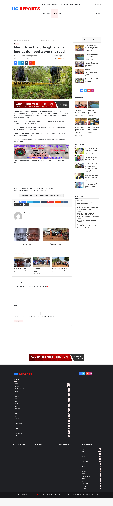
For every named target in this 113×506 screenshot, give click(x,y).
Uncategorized (18, 433)
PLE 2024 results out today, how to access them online (91, 150)
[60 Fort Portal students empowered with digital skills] (22, 262)
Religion (60, 13)
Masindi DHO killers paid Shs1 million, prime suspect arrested (92, 184)
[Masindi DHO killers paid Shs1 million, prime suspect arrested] (79, 185)
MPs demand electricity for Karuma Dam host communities (91, 80)
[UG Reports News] (26, 9)
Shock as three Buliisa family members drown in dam (91, 56)
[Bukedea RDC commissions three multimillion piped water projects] (93, 121)
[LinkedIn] (22, 63)
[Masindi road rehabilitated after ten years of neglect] (60, 262)
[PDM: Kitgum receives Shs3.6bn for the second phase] (41, 262)
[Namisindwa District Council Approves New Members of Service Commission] (79, 48)
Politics (16, 426)
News (48, 4)
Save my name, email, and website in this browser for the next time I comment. (34, 316)
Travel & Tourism (46, 13)
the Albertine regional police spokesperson (49, 195)
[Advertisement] (56, 24)
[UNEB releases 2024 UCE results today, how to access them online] (79, 158)
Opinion (16, 413)
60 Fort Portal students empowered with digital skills (22, 269)
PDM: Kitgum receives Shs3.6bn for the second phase (40, 270)
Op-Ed (16, 403)
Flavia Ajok (19, 58)
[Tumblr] (26, 63)
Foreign (16, 391)
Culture (16, 421)
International (17, 408)
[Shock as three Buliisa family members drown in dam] (79, 57)
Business (54, 4)
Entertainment (17, 430)
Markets (16, 435)
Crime (60, 4)
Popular (86, 40)
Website (45, 311)
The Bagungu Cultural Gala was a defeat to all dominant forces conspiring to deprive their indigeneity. (91, 167)
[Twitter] (19, 63)
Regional (55, 13)
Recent (77, 40)
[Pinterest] (30, 63)
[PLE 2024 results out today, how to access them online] (79, 151)
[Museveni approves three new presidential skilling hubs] (79, 64)
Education (77, 4)
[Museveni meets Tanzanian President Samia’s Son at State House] (79, 71)
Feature (16, 406)
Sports (16, 428)
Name (16, 305)
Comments (96, 40)
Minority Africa (18, 393)
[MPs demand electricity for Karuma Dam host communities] (79, 80)
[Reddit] (33, 63)
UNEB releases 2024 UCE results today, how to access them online (92, 157)
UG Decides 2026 (19, 388)
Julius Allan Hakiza (26, 195)
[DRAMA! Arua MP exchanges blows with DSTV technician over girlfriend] (79, 176)
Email (15, 311)
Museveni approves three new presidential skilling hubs (91, 63)
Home (43, 4)
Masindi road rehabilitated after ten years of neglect (59, 269)
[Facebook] (15, 63)
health (71, 4)
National (66, 4)
